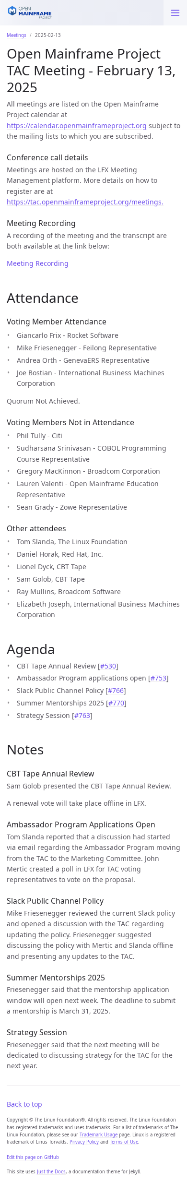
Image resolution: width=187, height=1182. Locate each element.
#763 (82, 715)
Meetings (16, 35)
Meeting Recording (38, 263)
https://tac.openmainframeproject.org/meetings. (85, 201)
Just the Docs (51, 1172)
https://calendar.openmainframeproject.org (77, 125)
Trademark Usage (98, 1135)
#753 (158, 677)
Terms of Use (124, 1142)
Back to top (24, 1104)
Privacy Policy (84, 1142)
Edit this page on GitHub (33, 1157)
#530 (108, 665)
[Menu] (175, 12)
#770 (116, 702)
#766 (116, 690)
